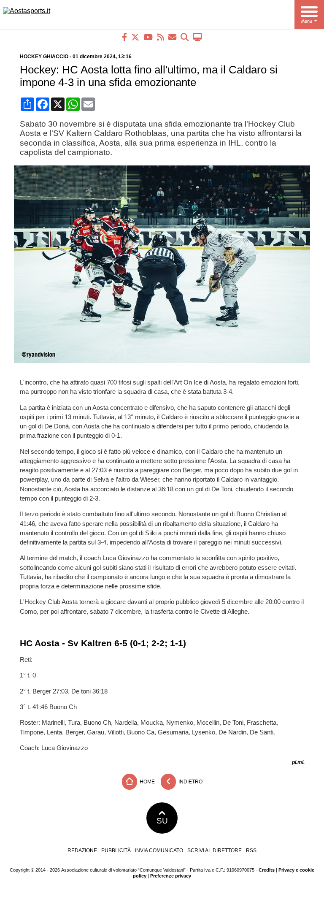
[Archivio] (185, 37)
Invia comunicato (159, 850)
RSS (251, 850)
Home (146, 781)
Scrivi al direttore (214, 850)
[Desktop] (197, 37)
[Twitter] (135, 37)
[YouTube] (148, 37)
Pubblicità (116, 850)
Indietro (189, 781)
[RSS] (160, 37)
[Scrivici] (172, 37)
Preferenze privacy (170, 875)
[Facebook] (124, 37)
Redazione (82, 850)
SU (162, 820)
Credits (267, 869)
